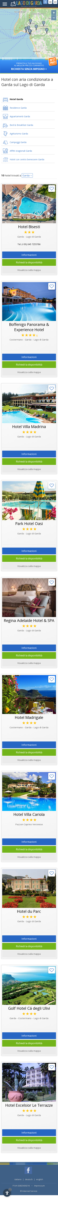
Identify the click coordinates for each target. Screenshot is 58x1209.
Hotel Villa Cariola (29, 814)
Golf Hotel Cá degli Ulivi (29, 1008)
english (39, 1179)
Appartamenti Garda (20, 116)
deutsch (29, 1179)
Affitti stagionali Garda (21, 150)
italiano (18, 1179)
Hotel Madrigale (29, 717)
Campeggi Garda (18, 142)
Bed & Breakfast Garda (21, 125)
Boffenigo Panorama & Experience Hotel (29, 327)
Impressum (39, 1185)
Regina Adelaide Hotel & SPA (29, 620)
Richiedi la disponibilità (29, 262)
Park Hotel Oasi (29, 523)
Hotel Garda (16, 99)
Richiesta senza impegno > (29, 66)
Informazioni (29, 255)
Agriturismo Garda (19, 133)
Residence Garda (18, 107)
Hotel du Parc (29, 911)
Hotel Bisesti (29, 226)
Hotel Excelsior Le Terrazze (29, 1105)
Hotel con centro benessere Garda (27, 159)
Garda (26, 175)
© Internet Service (28, 1191)
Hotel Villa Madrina (29, 426)
